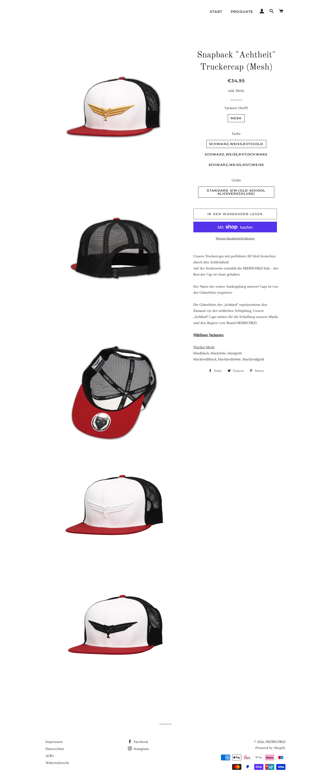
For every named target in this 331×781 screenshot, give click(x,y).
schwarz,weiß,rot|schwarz (236, 154)
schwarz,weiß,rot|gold (236, 144)
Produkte (242, 11)
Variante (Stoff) (236, 108)
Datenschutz (55, 749)
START (216, 11)
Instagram (141, 749)
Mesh (236, 118)
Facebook (140, 742)
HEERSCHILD (275, 742)
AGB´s (50, 756)
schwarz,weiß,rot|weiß (236, 165)
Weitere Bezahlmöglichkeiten (235, 238)
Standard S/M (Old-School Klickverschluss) (236, 191)
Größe (236, 180)
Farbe (236, 133)
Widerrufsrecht (57, 763)
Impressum (54, 742)
